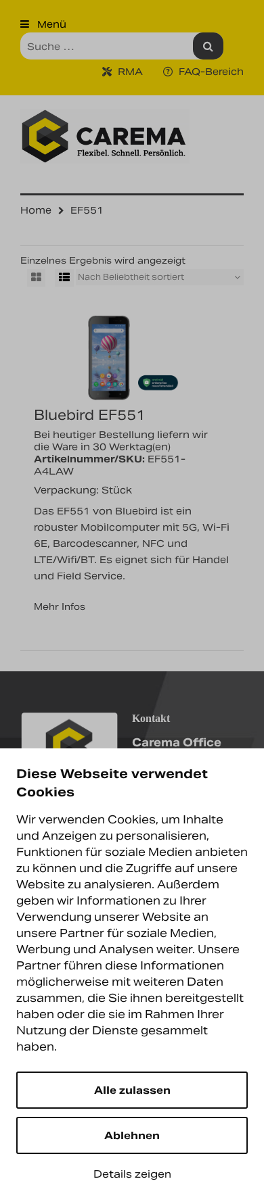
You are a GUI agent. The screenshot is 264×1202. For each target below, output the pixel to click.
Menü (50, 24)
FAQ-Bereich (210, 72)
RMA (129, 72)
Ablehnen (132, 1135)
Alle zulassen (132, 1090)
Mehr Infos (59, 606)
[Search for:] (121, 45)
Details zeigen (132, 1174)
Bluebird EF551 (90, 415)
